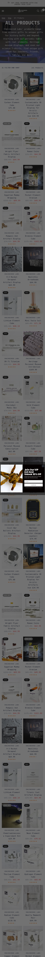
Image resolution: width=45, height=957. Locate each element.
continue (33, 485)
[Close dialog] (43, 466)
